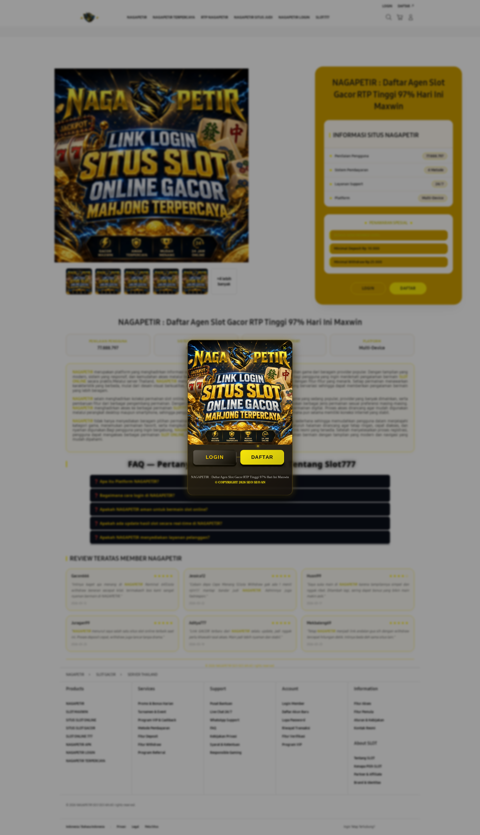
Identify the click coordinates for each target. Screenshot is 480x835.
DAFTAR (262, 457)
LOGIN (215, 457)
